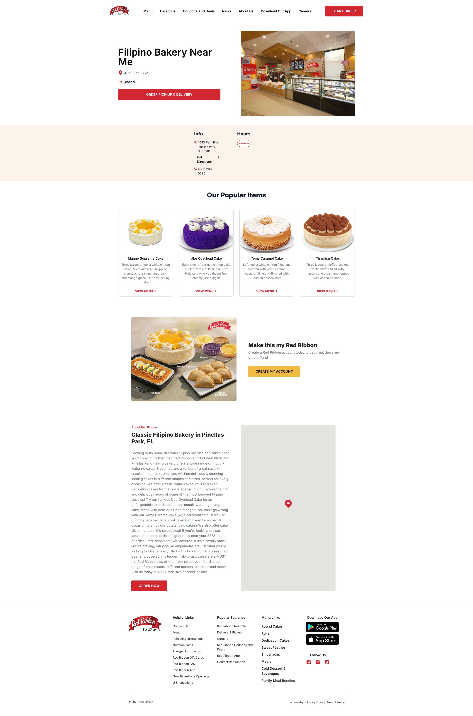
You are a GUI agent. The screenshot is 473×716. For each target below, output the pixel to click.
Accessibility (296, 702)
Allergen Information (187, 651)
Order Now (149, 586)
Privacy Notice (315, 702)
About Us (246, 11)
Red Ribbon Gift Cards (188, 657)
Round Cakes (272, 626)
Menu (148, 11)
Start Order (344, 11)
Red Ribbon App (184, 670)
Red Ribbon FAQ (184, 664)
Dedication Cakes (275, 640)
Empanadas (270, 654)
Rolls (265, 633)
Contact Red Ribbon (231, 662)
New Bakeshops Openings (191, 676)
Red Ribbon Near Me (231, 626)
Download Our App (276, 11)
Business (244, 143)
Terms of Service (336, 702)
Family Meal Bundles (278, 681)
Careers (305, 11)
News (226, 11)
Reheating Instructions (188, 638)
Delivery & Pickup (229, 632)
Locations (168, 11)
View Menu (144, 291)
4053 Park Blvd (136, 73)
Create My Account (274, 371)
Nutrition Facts (183, 645)
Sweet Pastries (273, 647)
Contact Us (180, 626)
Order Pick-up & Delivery (169, 94)
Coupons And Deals (199, 11)
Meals (266, 661)
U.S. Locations (183, 682)
